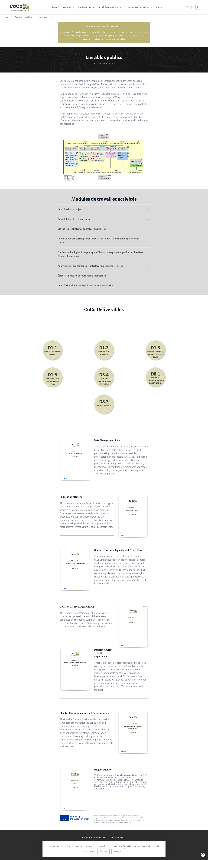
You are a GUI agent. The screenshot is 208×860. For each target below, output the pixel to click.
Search (198, 7)
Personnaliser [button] (89, 851)
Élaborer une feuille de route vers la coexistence (82, 275)
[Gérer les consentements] (203, 855)
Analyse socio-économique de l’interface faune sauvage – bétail (90, 266)
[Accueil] (19, 7)
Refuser (103, 851)
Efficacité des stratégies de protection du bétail (82, 229)
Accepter (118, 851)
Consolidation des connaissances (74, 219)
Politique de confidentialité (93, 837)
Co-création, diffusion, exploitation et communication (85, 285)
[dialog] (104, 849)
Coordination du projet (69, 209)
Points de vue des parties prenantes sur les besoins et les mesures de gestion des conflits (98, 240)
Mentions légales (119, 837)
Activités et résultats (23, 17)
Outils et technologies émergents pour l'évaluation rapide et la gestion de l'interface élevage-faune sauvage (100, 254)
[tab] (104, 207)
